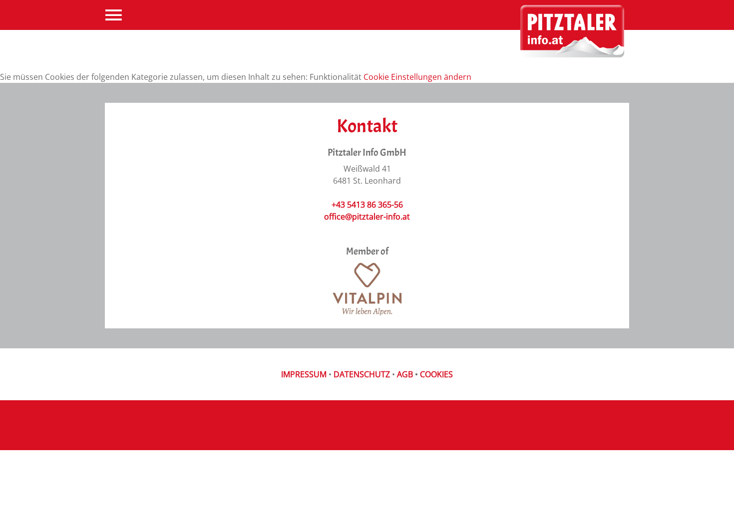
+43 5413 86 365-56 (367, 204)
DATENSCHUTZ (362, 374)
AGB (405, 374)
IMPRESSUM (304, 374)
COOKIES (436, 374)
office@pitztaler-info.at (367, 216)
